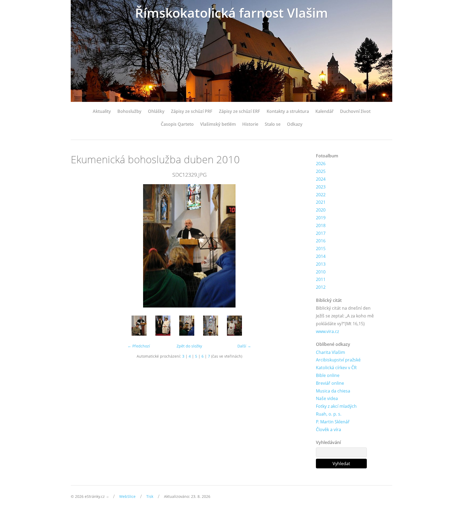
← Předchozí (139, 346)
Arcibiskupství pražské (338, 360)
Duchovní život (355, 111)
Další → (244, 346)
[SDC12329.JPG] (187, 326)
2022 (321, 195)
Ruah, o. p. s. (328, 414)
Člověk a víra (328, 429)
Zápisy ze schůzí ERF (239, 111)
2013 (321, 264)
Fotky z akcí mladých (336, 406)
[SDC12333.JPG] (234, 326)
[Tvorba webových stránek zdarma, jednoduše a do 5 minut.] (108, 496)
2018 (321, 225)
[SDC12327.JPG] (163, 326)
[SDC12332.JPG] (210, 326)
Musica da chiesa (333, 391)
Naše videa (327, 398)
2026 (321, 163)
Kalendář (324, 111)
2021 (321, 202)
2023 (321, 187)
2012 (321, 287)
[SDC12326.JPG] (139, 326)
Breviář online (330, 383)
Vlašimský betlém (218, 124)
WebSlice (127, 496)
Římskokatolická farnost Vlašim (231, 12)
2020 (321, 210)
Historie (250, 124)
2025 (321, 171)
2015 (321, 248)
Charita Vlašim (330, 352)
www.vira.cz (327, 331)
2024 (321, 179)
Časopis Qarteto (177, 124)
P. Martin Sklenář (333, 422)
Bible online (327, 375)
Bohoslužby (129, 111)
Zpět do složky (189, 346)
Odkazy (295, 124)
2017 (321, 233)
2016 (321, 241)
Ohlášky (156, 111)
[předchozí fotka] (79, 246)
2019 (321, 218)
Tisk (149, 496)
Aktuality (102, 111)
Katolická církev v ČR (336, 368)
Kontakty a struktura (288, 111)
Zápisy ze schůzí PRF (191, 111)
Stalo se (273, 124)
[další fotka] (299, 246)
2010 (321, 272)
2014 (321, 256)
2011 (321, 279)
